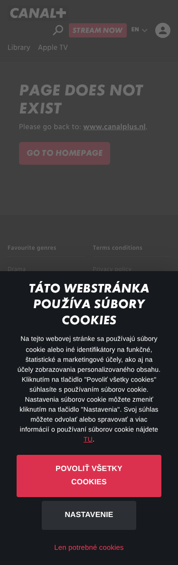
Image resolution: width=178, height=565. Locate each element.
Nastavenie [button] (89, 515)
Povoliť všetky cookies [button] (89, 476)
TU (88, 439)
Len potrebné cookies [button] (88, 548)
